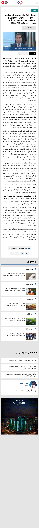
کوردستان (32, 54)
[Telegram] (27, 253)
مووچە (20, 54)
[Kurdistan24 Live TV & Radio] (2, 2)
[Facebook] (12, 253)
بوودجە (26, 54)
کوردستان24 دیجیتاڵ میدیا (18, 248)
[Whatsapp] (22, 253)
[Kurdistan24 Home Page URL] (19, 3)
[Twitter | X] (17, 253)
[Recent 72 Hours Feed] (6, 2)
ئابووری (34, 10)
